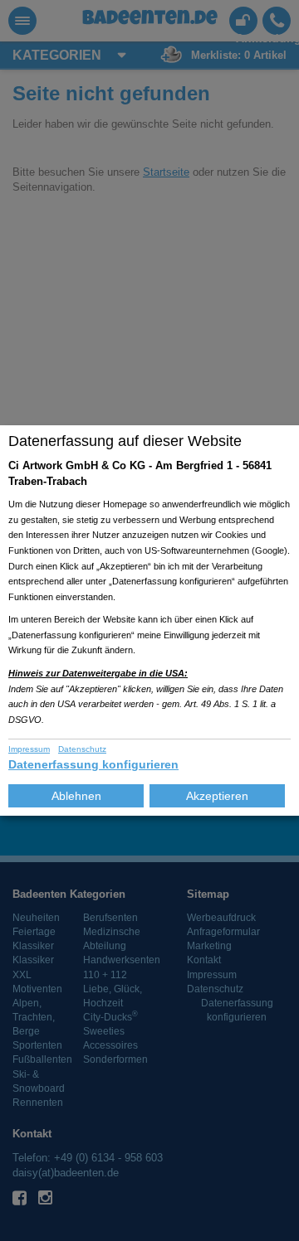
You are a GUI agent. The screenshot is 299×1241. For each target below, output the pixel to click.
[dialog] (149, 620)
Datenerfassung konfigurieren (93, 764)
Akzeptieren (217, 795)
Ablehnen (76, 795)
